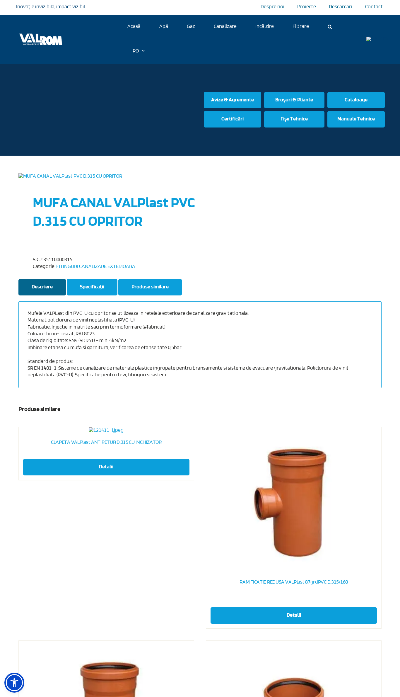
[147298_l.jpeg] (105, 176)
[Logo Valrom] (41, 32)
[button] (330, 27)
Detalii (106, 467)
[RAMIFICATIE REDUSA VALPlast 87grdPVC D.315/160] (293, 500)
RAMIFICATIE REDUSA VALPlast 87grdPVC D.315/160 (294, 582)
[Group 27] (378, 39)
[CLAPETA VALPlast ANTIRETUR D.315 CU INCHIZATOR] (106, 430)
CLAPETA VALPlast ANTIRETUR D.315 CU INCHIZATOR (106, 442)
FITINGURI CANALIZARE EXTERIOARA (95, 266)
